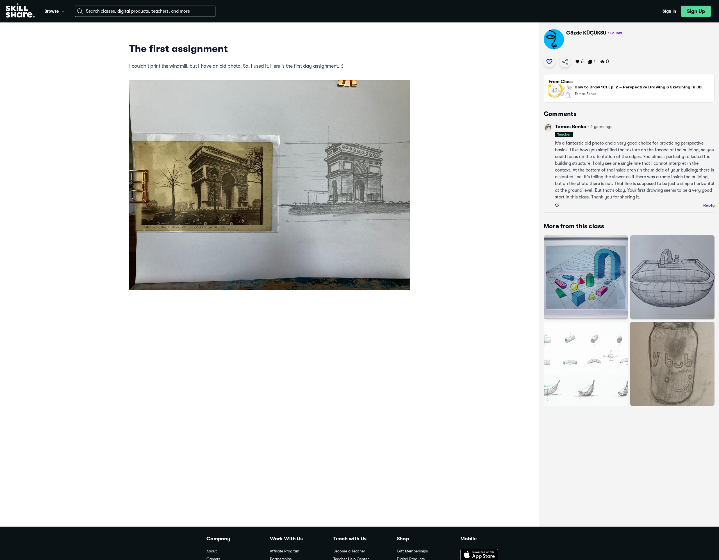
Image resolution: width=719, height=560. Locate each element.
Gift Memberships (412, 551)
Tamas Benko (570, 126)
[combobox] (145, 11)
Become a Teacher (349, 551)
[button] (63, 10)
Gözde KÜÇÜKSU (586, 33)
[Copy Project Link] (565, 61)
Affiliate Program (284, 551)
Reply (709, 205)
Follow (616, 33)
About (211, 551)
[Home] (20, 11)
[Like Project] (549, 61)
